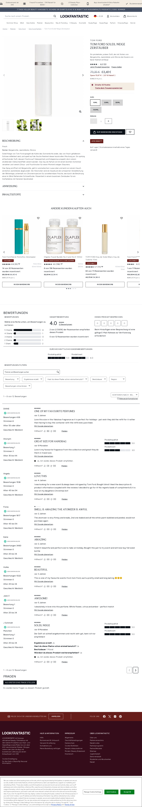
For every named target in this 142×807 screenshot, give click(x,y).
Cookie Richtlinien (71, 746)
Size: (92, 97)
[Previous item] (4, 252)
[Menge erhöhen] (108, 121)
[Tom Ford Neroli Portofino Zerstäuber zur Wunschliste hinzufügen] (38, 218)
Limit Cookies (111, 792)
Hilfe (41, 738)
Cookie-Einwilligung (9, 759)
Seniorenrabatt (95, 757)
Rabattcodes (95, 743)
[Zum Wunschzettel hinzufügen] (130, 132)
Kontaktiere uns (46, 746)
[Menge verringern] (93, 121)
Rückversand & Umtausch (49, 740)
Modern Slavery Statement (75, 751)
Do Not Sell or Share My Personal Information (14, 762)
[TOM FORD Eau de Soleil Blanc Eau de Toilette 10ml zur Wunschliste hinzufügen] (121, 218)
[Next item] (138, 252)
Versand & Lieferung (47, 743)
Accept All (127, 792)
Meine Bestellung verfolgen (50, 748)
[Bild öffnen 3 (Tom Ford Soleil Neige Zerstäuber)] (36, 125)
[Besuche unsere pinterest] (120, 716)
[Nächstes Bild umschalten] (83, 75)
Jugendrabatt (95, 754)
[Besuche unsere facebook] (104, 716)
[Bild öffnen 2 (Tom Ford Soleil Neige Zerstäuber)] (22, 125)
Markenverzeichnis (97, 740)
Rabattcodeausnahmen (74, 748)
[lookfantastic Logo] (75, 16)
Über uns (93, 738)
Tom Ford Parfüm (35, 29)
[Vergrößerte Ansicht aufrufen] (80, 111)
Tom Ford (22, 29)
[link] (113, 16)
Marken (13, 29)
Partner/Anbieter (96, 748)
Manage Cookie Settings (92, 792)
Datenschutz (69, 743)
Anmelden (56, 716)
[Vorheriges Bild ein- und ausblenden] (4, 75)
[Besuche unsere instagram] (115, 716)
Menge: (93, 116)
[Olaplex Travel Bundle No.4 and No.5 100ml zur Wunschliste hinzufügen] (80, 218)
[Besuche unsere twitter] (109, 716)
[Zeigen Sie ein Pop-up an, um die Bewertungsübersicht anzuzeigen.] (19, 264)
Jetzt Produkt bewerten (100, 67)
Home (5, 29)
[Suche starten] (54, 16)
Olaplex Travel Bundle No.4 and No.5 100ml (63, 257)
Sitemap (93, 751)
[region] (71, 792)
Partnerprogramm (96, 746)
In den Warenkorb (22, 284)
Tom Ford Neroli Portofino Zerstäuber (19, 257)
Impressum (69, 754)
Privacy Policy (56, 805)
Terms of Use (69, 805)
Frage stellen (116, 67)
